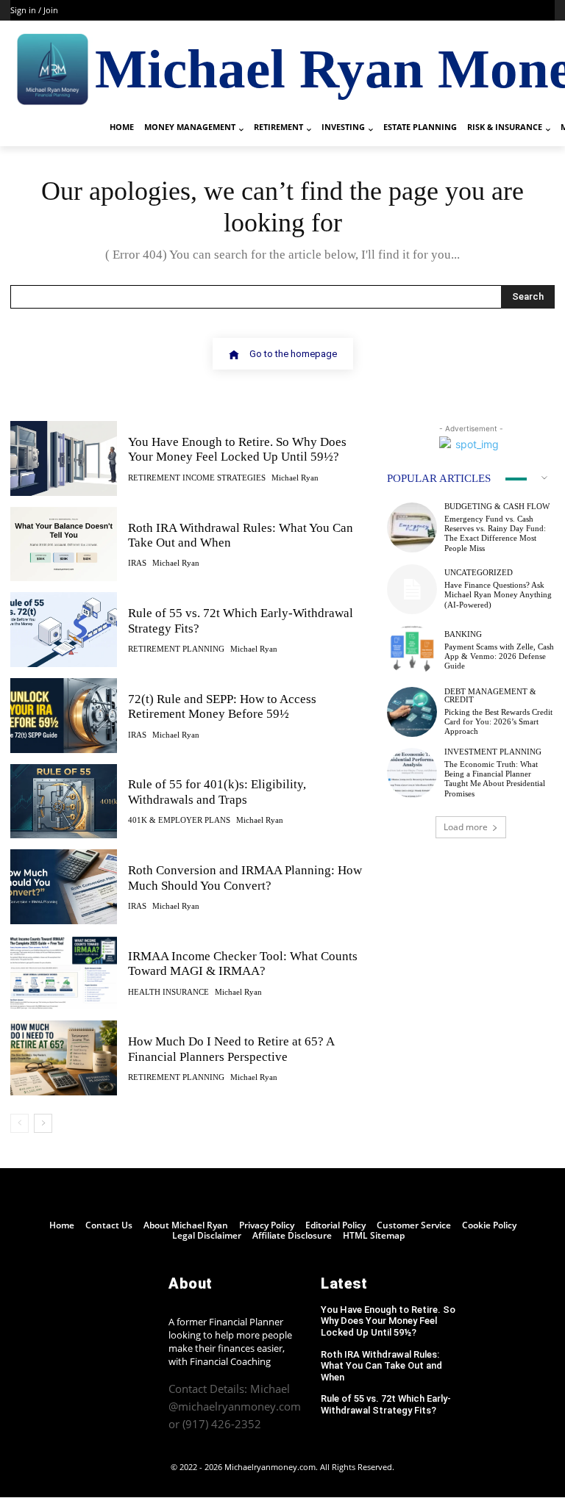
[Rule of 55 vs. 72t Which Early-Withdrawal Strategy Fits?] (63, 629)
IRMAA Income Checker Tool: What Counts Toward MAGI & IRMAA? (243, 963)
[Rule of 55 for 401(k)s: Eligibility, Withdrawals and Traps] (63, 801)
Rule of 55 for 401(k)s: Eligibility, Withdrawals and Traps (217, 791)
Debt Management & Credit (490, 696)
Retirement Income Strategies (197, 478)
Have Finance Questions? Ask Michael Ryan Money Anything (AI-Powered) (498, 594)
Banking (463, 634)
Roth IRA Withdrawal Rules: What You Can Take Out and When (381, 1366)
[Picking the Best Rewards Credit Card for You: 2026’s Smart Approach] (412, 712)
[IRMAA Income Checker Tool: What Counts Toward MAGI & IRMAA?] (63, 972)
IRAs (137, 563)
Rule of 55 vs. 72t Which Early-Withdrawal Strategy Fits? (386, 1404)
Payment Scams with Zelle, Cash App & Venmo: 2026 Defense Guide (499, 656)
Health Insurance (168, 992)
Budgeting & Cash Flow (497, 507)
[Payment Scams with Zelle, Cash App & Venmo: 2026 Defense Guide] (412, 650)
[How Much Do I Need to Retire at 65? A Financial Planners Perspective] (63, 1057)
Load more (466, 827)
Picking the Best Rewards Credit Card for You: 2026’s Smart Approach (498, 721)
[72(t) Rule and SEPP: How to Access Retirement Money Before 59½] (63, 715)
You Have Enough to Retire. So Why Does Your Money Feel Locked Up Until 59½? (237, 449)
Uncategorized (478, 573)
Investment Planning (492, 752)
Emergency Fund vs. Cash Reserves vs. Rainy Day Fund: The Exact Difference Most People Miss (495, 533)
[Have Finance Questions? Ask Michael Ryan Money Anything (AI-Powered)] (412, 589)
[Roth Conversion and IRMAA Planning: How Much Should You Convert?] (63, 886)
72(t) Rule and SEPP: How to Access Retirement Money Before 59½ (222, 706)
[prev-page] (19, 1123)
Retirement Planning (176, 649)
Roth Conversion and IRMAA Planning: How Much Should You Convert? (245, 877)
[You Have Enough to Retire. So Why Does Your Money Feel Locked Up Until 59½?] (63, 458)
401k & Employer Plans (179, 820)
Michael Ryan (295, 477)
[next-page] (43, 1123)
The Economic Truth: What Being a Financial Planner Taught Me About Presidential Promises (494, 779)
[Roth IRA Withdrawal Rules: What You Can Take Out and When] (63, 544)
